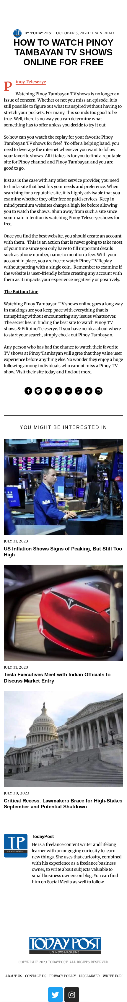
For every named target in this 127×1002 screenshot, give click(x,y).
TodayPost (41, 33)
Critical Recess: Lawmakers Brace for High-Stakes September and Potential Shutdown (63, 804)
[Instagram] (71, 994)
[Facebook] (28, 391)
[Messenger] (38, 391)
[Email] (98, 391)
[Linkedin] (68, 391)
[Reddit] (88, 391)
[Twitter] (48, 391)
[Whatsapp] (78, 391)
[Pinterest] (58, 391)
